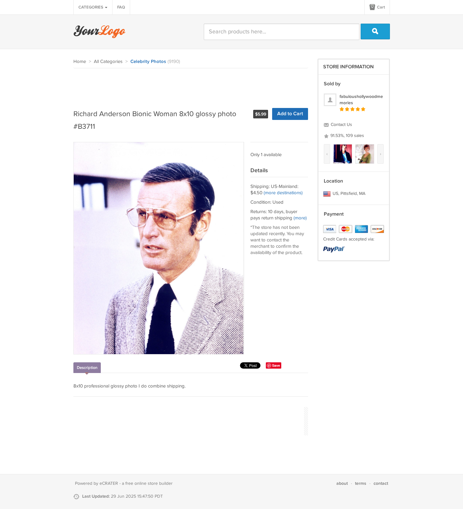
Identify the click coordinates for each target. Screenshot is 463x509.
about (342, 483)
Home (79, 61)
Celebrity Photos (148, 62)
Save (276, 365)
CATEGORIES (91, 7)
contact (381, 483)
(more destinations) (283, 192)
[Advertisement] (188, 85)
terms (360, 483)
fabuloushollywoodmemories (361, 99)
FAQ (121, 7)
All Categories (108, 61)
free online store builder (149, 483)
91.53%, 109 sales (346, 135)
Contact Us (340, 124)
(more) (300, 218)
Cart (380, 7)
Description (87, 367)
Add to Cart (290, 114)
